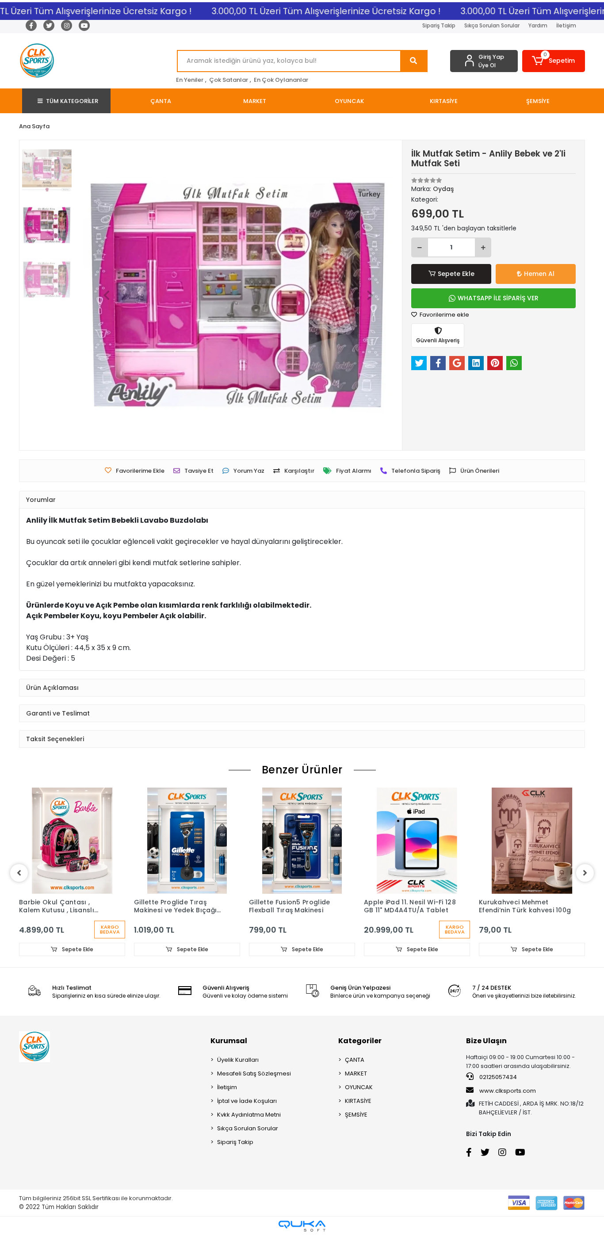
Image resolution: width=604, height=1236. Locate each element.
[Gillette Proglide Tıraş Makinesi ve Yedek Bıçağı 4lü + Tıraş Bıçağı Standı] (187, 841)
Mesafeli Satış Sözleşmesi (254, 1073)
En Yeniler (189, 80)
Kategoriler (360, 1041)
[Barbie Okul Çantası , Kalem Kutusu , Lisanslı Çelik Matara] (72, 841)
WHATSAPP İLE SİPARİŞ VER (498, 298)
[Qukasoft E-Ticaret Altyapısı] (302, 1226)
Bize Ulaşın (486, 1041)
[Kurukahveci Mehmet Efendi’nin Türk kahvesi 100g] (532, 841)
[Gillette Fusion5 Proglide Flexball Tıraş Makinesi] (302, 841)
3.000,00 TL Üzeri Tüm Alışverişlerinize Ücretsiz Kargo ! (311, 11)
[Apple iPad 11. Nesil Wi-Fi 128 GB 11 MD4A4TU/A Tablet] (417, 841)
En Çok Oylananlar (281, 80)
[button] (553, 61)
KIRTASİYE (358, 1101)
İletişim (566, 25)
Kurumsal (228, 1041)
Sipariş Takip (438, 25)
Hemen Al (539, 273)
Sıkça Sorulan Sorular (492, 25)
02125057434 (497, 1077)
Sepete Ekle (456, 273)
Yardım (537, 25)
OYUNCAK (359, 1087)
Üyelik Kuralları (238, 1060)
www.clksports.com (507, 1091)
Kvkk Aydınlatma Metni (249, 1114)
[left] (19, 873)
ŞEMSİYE (356, 1114)
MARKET (356, 1073)
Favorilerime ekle (443, 314)
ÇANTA (354, 1060)
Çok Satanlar (228, 80)
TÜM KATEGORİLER (72, 101)
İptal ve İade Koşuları (247, 1101)
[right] (585, 873)
